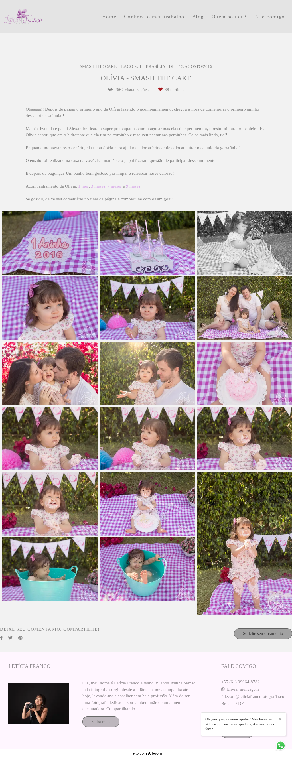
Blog (198, 16)
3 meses (98, 186)
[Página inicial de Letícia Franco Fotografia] (42, 17)
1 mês (83, 186)
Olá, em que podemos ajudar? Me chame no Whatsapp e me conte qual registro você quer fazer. (239, 724)
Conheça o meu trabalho (154, 16)
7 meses (115, 186)
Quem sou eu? (229, 16)
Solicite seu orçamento (263, 633)
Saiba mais (100, 721)
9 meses (133, 186)
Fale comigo (269, 16)
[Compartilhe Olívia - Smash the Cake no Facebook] (1, 638)
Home (109, 16)
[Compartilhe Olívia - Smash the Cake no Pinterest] (20, 638)
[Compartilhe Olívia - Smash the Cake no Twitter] (10, 638)
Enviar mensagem (243, 689)
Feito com (146, 753)
